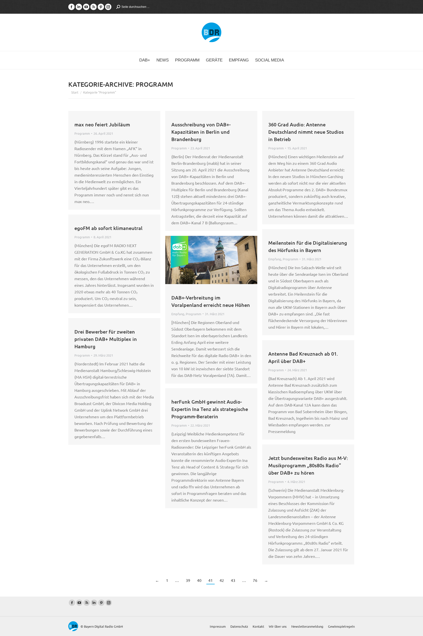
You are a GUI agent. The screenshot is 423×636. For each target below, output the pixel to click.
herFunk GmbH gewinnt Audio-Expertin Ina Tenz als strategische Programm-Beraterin (209, 409)
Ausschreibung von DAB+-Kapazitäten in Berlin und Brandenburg (201, 131)
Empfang (274, 259)
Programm (82, 133)
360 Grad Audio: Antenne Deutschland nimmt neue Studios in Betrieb (306, 131)
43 (233, 580)
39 (188, 580)
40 (199, 580)
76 (255, 580)
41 (210, 580)
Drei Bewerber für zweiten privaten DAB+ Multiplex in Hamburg (105, 338)
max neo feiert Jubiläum (102, 124)
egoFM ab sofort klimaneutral (108, 228)
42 (222, 580)
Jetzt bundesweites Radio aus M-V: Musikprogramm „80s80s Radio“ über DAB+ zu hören (308, 465)
